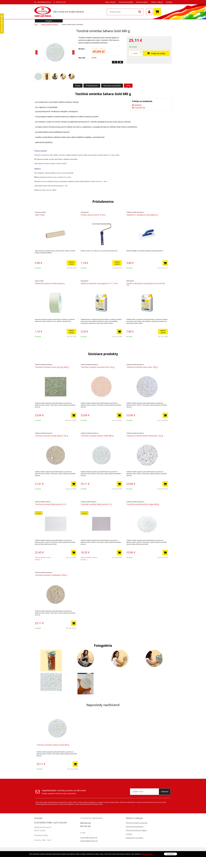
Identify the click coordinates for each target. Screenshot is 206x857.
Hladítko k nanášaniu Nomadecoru (142, 214)
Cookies (129, 834)
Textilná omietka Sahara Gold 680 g (97, 435)
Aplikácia (137, 105)
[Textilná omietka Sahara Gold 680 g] (55, 52)
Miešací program (142, 2)
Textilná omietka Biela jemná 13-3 (50, 504)
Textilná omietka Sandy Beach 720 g (51, 435)
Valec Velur (40, 214)
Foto (128, 85)
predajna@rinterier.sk (89, 841)
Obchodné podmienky (134, 826)
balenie (135, 53)
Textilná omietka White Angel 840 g (142, 504)
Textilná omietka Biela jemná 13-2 (96, 504)
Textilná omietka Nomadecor (49, 24)
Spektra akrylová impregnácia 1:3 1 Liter (99, 283)
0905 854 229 (61, 2)
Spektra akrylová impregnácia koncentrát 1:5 (145, 284)
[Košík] (157, 12)
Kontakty (169, 2)
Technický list (139, 107)
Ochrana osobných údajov (136, 830)
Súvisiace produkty (112, 85)
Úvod (36, 24)
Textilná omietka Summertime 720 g (97, 367)
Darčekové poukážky (126, 2)
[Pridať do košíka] (165, 263)
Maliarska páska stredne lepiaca (50, 283)
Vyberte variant (71, 263)
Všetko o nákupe (157, 2)
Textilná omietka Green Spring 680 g (52, 367)
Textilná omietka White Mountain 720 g (144, 435)
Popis (77, 85)
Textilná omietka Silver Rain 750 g (142, 367)
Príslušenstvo (92, 85)
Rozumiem (170, 854)
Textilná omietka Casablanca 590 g (51, 575)
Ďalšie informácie (147, 854)
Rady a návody (110, 2)
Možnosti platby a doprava (136, 823)
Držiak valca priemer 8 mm (93, 214)
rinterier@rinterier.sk (44, 2)
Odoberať (164, 791)
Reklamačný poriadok (134, 838)
